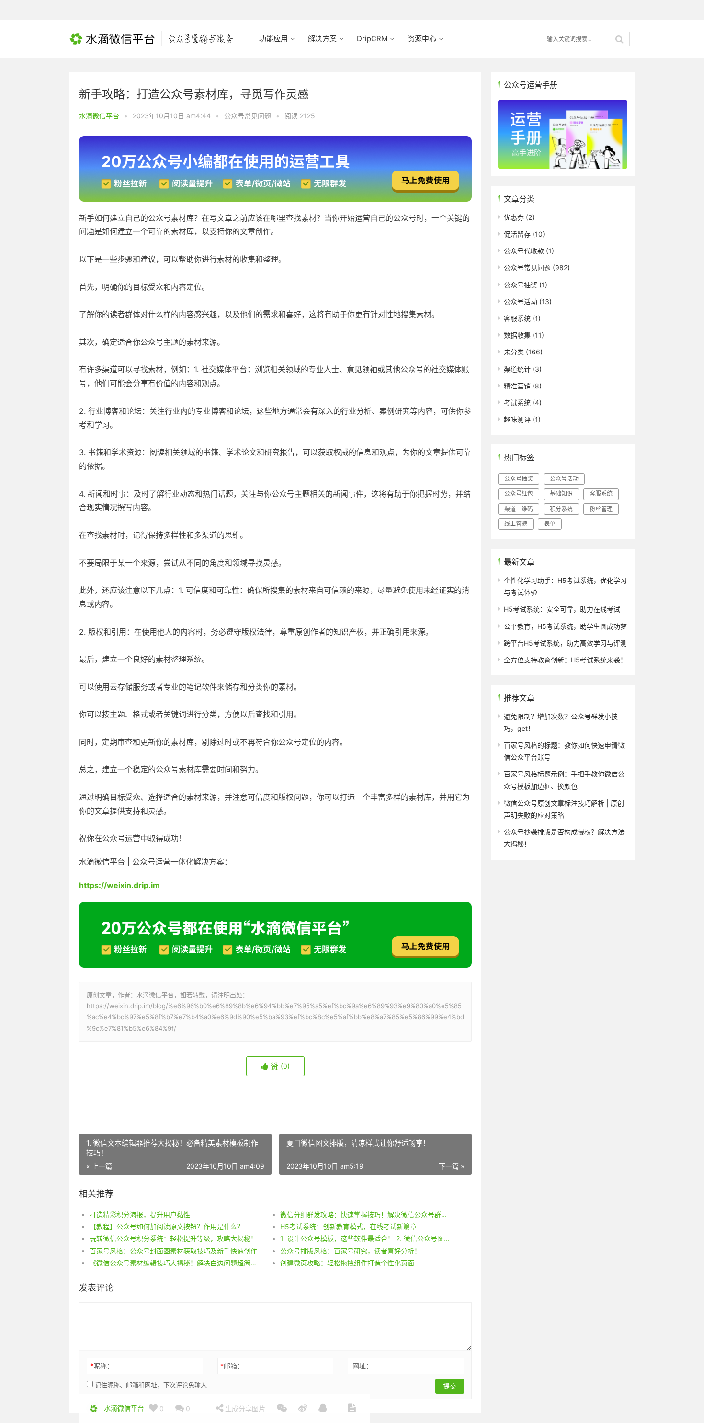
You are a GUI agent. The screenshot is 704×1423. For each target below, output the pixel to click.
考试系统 (517, 402)
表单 (550, 523)
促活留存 (517, 234)
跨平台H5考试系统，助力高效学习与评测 (565, 643)
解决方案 (322, 38)
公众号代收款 (524, 251)
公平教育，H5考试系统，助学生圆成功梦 (565, 626)
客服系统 (517, 318)
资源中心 (422, 38)
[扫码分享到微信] (282, 1408)
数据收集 (517, 335)
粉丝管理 (601, 508)
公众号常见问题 (247, 116)
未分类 (514, 352)
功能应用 (273, 38)
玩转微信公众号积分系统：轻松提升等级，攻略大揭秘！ (173, 1238)
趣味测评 (517, 419)
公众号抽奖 (520, 285)
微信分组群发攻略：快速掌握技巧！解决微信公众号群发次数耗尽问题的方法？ (366, 1214)
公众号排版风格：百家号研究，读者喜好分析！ (350, 1251)
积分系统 (561, 508)
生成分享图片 (244, 1408)
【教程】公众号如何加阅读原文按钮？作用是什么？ (167, 1226)
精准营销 (517, 386)
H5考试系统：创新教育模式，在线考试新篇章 (348, 1226)
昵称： (102, 1366)
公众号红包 (518, 493)
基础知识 (561, 493)
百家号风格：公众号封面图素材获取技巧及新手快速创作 (173, 1251)
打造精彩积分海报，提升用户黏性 (140, 1214)
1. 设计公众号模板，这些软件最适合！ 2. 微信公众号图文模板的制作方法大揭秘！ (366, 1238)
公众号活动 (520, 301)
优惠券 (514, 217)
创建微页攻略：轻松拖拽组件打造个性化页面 (347, 1263)
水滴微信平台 (99, 116)
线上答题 (515, 523)
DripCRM (372, 38)
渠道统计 (517, 369)
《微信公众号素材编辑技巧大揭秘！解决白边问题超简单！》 (175, 1263)
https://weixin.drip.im (119, 885)
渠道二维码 (518, 508)
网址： (362, 1366)
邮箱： (232, 1366)
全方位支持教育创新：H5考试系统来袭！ (565, 660)
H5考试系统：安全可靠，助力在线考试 (562, 609)
